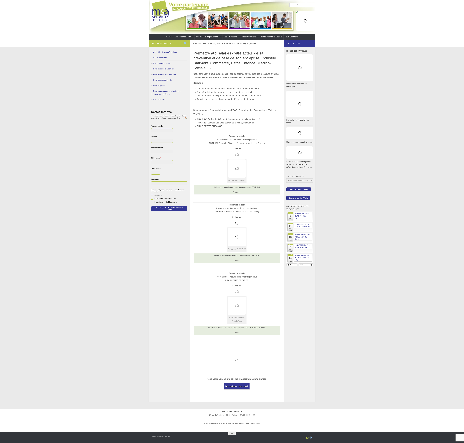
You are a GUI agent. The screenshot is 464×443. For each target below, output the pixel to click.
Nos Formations (230, 37)
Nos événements (160, 58)
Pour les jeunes (159, 85)
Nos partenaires (159, 99)
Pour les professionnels (162, 80)
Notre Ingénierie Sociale (271, 37)
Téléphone (156, 158)
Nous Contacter (291, 37)
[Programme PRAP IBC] (237, 177)
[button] (291, 265)
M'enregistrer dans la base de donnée (169, 208)
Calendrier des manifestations (165, 52)
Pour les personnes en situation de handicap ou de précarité (165, 92)
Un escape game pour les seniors (299, 142)
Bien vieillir (158, 195)
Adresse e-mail (157, 147)
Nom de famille (157, 126)
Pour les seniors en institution (164, 74)
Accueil (169, 37)
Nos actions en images (162, 63)
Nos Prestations (249, 37)
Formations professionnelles (165, 199)
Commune (155, 179)
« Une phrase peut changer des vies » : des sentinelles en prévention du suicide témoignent (299, 164)
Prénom (154, 137)
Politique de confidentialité (250, 423)
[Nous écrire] (182, 43)
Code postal (156, 168)
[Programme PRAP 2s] (237, 246)
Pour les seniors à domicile (163, 69)
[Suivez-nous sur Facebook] (185, 43)
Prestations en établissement (165, 202)
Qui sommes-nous (183, 37)
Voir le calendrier (305, 265)
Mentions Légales (231, 423)
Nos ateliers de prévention (207, 37)
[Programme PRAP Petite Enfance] (237, 314)
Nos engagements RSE (213, 423)
